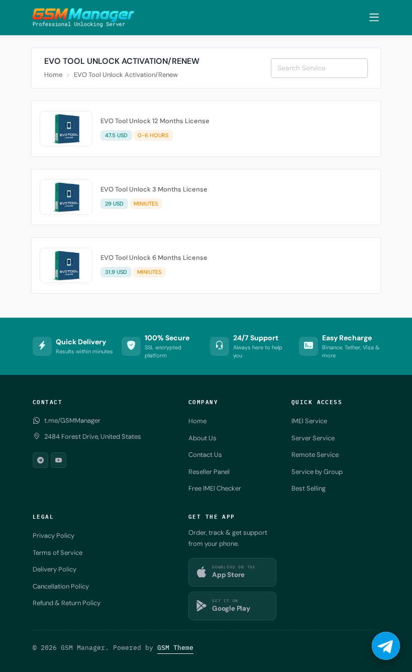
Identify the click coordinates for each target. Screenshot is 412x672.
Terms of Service (57, 552)
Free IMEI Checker (214, 488)
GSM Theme (175, 647)
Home (53, 74)
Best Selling (308, 488)
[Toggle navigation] (374, 18)
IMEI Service (309, 421)
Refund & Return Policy (66, 603)
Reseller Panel (209, 471)
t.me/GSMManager (72, 420)
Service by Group (317, 471)
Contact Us (205, 454)
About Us (202, 438)
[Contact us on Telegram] (386, 646)
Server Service (313, 438)
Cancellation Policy (61, 586)
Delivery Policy (54, 569)
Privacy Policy (53, 535)
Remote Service (315, 454)
